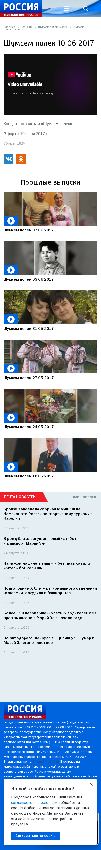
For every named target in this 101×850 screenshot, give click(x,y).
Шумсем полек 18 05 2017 (29, 476)
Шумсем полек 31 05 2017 (29, 329)
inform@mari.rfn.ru (46, 761)
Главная (9, 27)
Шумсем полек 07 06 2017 (29, 230)
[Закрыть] (91, 784)
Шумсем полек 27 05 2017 (29, 378)
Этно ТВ (27, 27)
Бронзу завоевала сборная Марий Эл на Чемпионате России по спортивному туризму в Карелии (48, 514)
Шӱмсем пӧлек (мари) (52, 27)
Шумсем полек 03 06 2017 (29, 279)
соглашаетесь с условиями (35, 802)
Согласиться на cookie (35, 836)
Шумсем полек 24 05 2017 (29, 427)
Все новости (84, 497)
